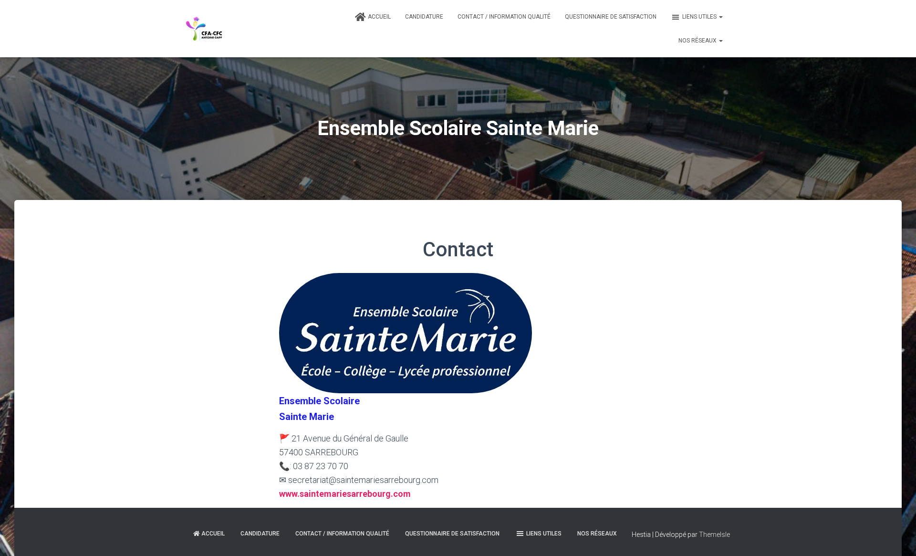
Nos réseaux (698, 40)
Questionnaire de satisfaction (610, 16)
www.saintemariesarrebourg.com (345, 494)
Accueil (379, 16)
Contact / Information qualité (504, 16)
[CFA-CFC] (204, 29)
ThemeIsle (714, 534)
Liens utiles (700, 16)
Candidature (424, 16)
